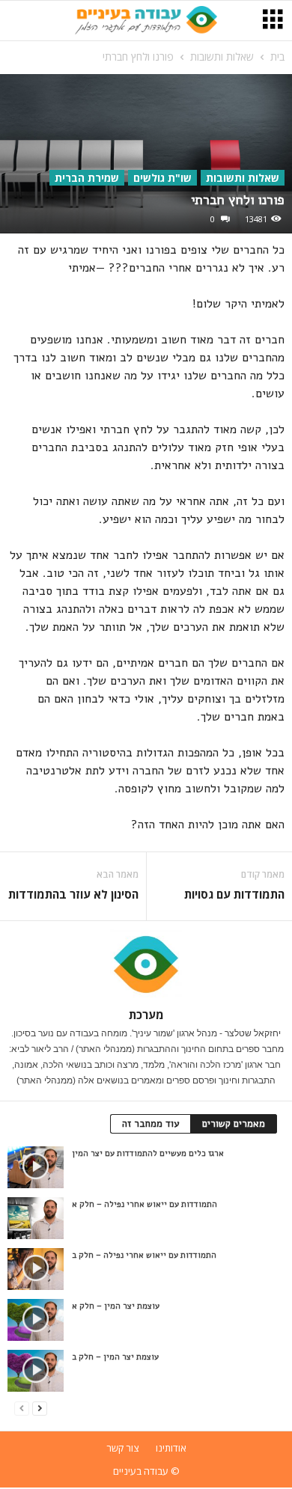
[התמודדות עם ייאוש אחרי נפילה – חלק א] (35, 1218)
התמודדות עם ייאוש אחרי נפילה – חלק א (144, 1204)
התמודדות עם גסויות (234, 894)
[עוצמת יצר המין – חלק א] (35, 1320)
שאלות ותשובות (222, 56)
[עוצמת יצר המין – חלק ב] (35, 1371)
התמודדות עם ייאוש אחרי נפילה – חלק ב (144, 1255)
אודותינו (171, 1448)
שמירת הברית (87, 178)
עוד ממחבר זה (150, 1124)
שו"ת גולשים (162, 178)
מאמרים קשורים (233, 1124)
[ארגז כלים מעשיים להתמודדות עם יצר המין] (35, 1167)
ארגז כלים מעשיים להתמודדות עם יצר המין (148, 1153)
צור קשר (122, 1448)
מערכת (146, 1014)
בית (277, 56)
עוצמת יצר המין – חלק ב (115, 1357)
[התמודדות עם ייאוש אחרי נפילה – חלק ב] (35, 1269)
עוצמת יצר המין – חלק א (115, 1306)
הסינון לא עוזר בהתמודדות (73, 894)
